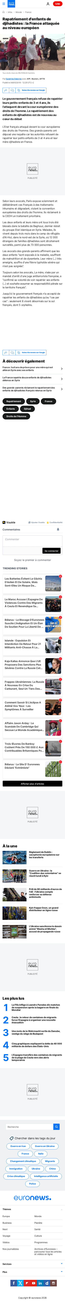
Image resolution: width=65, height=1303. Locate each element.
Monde (19, 12)
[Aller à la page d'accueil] (11, 4)
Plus (5, 1272)
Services (7, 1264)
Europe (6, 1216)
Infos (10, 12)
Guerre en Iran (18, 1146)
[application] (32, 52)
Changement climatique (23, 1161)
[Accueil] (3, 12)
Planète (38, 1222)
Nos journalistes (11, 1249)
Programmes (40, 1242)
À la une (10, 846)
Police (32, 1183)
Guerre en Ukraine (45, 1146)
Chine (52, 1168)
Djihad (27, 408)
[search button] (56, 1127)
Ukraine (36, 1168)
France (28, 12)
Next (5, 1229)
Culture (38, 1235)
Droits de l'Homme (16, 416)
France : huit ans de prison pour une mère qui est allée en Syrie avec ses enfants (28, 368)
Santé (37, 1229)
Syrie (33, 401)
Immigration (16, 1168)
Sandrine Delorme (14, 79)
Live (58, 3)
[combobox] (33, 1127)
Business (7, 1222)
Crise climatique (16, 1176)
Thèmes (7, 1209)
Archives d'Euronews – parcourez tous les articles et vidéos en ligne (48, 1252)
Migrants (50, 1161)
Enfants (10, 408)
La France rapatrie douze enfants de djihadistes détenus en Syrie (27, 379)
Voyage (6, 1235)
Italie (40, 1153)
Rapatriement (13, 401)
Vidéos (6, 1242)
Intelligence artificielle (46, 1176)
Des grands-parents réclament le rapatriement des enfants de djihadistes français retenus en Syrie (29, 389)
